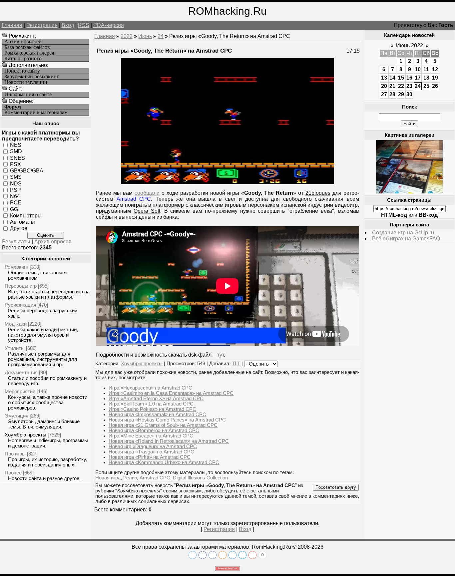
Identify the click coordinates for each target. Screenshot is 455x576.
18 (426, 78)
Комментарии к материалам (36, 112)
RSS (83, 25)
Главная (12, 25)
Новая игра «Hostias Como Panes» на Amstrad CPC (167, 420)
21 (392, 86)
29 (401, 94)
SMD (16, 151)
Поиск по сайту (22, 71)
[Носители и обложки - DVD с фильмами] (409, 191)
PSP (15, 190)
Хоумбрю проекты (25, 434)
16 (409, 78)
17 (418, 78)
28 (392, 94)
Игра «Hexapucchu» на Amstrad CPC (150, 388)
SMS (16, 177)
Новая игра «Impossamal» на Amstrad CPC (157, 414)
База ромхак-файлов (27, 47)
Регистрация (42, 25)
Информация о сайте (28, 94)
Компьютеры (26, 215)
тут (220, 355)
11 (426, 69)
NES (15, 145)
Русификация (20, 305)
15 (401, 78)
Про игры (15, 453)
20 (384, 86)
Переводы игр (21, 286)
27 (384, 94)
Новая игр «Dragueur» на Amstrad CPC (153, 446)
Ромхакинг (16, 267)
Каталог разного (23, 58)
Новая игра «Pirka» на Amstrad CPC (150, 457)
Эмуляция (16, 416)
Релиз (130, 477)
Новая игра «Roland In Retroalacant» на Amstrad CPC (169, 441)
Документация (21, 372)
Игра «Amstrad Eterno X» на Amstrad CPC (156, 398)
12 (435, 69)
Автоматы (22, 222)
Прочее (13, 472)
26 (435, 86)
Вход (68, 25)
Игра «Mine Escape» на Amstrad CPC (151, 435)
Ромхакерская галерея (29, 53)
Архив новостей (23, 41)
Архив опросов (53, 241)
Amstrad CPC (155, 477)
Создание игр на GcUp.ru (403, 232)
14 (392, 78)
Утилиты (15, 348)
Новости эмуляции (25, 82)
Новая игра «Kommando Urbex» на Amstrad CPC (164, 462)
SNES (17, 157)
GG (14, 209)
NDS (16, 183)
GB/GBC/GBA (26, 170)
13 (384, 78)
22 (401, 86)
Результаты (16, 241)
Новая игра (108, 477)
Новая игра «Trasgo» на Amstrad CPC (151, 451)
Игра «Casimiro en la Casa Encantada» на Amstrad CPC (171, 393)
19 (435, 78)
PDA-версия (108, 25)
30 (409, 94)
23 (409, 86)
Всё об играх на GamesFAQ (406, 238)
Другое (18, 228)
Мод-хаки (16, 324)
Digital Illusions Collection (200, 477)
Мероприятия (20, 391)
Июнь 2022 (409, 45)
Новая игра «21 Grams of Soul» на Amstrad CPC (163, 425)
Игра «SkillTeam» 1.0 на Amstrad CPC (151, 404)
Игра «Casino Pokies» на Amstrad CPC (152, 409)
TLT (236, 363)
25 (426, 86)
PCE (15, 202)
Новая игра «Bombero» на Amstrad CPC (154, 430)
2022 (127, 36)
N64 (15, 196)
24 (161, 36)
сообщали (147, 193)
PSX (15, 164)
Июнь (145, 36)
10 (418, 69)
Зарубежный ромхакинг (31, 76)
